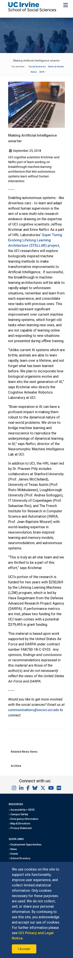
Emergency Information (24, 819)
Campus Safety (19, 814)
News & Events (56, 66)
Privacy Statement (21, 828)
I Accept (24, 949)
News (34, 72)
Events (14, 853)
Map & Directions (20, 823)
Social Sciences (37, 66)
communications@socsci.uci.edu (33, 710)
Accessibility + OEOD (22, 809)
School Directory (20, 858)
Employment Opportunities (25, 844)
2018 (41, 72)
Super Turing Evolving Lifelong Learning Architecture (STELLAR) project (35, 240)
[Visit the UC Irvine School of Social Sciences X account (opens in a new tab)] (42, 788)
